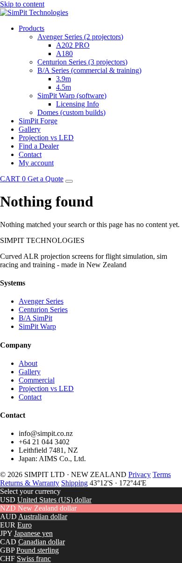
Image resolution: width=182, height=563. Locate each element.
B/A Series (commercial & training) (89, 70)
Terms (162, 474)
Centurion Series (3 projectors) (82, 62)
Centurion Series (43, 310)
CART (13, 179)
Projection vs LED (46, 138)
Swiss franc (34, 559)
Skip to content (22, 4)
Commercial (37, 380)
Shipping (74, 483)
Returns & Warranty (29, 483)
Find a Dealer (39, 146)
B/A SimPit (35, 318)
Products (31, 28)
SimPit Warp (37, 326)
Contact (30, 154)
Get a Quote (45, 179)
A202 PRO (73, 45)
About (28, 363)
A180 (64, 53)
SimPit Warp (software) (71, 96)
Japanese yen (33, 533)
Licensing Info (77, 104)
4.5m (63, 87)
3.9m (63, 79)
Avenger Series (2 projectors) (80, 37)
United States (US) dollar (54, 500)
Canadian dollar (41, 542)
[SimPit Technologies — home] (34, 12)
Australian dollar (42, 516)
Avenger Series (41, 301)
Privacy (139, 474)
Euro (24, 525)
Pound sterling (37, 550)
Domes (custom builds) (71, 112)
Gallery (30, 129)
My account (36, 163)
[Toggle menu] (69, 181)
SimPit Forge (38, 121)
